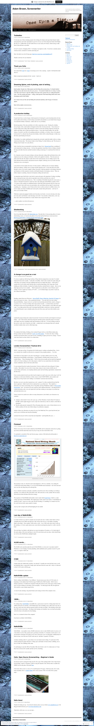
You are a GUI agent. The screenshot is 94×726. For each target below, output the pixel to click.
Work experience (32, 30)
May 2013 (68, 55)
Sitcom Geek (48, 146)
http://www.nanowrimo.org (20, 436)
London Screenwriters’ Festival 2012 (27, 346)
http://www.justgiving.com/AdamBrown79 (42, 54)
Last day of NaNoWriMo (22, 515)
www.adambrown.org (53, 705)
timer (28, 70)
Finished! (17, 424)
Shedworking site (34, 214)
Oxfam (29, 60)
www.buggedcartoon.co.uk (34, 706)
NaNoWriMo (26, 603)
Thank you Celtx (20, 66)
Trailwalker (18, 35)
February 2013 (69, 56)
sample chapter (29, 670)
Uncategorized (21, 60)
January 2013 (69, 58)
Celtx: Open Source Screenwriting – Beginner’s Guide (34, 657)
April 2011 (68, 63)
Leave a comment (39, 60)
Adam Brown (27, 37)
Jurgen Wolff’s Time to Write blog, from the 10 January (46, 298)
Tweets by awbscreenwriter (70, 39)
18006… (17, 599)
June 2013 (68, 54)
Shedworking (19, 209)
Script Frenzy (48, 498)
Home (15, 30)
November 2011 (69, 62)
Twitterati (67, 38)
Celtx (23, 70)
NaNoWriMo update (21, 575)
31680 (16, 559)
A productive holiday (21, 113)
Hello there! (18, 700)
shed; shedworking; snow (33, 269)
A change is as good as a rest (25, 274)
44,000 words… (19, 542)
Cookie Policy (25, 723)
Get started (58, 1)
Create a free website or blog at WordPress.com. (73, 721)
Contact (19, 30)
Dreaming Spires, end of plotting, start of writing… (32, 84)
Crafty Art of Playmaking (38, 333)
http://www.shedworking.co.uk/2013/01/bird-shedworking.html (28, 217)
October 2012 (69, 59)
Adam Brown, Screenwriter (26, 8)
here (33, 665)
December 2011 (69, 60)
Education (25, 30)
